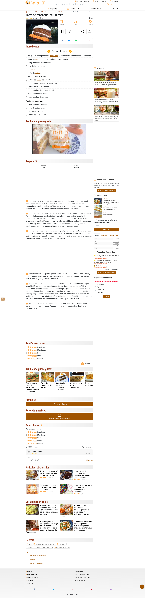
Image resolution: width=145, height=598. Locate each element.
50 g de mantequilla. (36, 111)
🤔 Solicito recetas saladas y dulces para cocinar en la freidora (105, 261)
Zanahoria (62, 544)
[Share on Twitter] (83, 40)
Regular (40, 359)
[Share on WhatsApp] (76, 40)
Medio (39, 356)
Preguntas (96, 9)
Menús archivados (103, 220)
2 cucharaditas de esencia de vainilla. (42, 83)
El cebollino (100, 289)
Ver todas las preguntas (111, 269)
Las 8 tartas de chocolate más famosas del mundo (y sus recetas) (82, 474)
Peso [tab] (97, 235)
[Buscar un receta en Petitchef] (108, 4)
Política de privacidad (82, 574)
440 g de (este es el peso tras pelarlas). (48, 59)
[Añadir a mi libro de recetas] (62, 31)
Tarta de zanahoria (89, 384)
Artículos (74, 9)
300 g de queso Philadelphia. (39, 104)
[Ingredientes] (3, 298)
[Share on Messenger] (69, 40)
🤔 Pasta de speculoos (101, 266)
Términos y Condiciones (82, 577)
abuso (90, 460)
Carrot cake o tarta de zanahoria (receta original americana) (32, 387)
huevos (32, 69)
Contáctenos (79, 571)
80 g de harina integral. (37, 66)
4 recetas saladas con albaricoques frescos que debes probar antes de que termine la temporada (83, 525)
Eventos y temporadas (38, 555)
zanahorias (39, 59)
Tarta (30, 544)
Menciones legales (80, 580)
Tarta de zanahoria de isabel (46, 385)
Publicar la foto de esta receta (59, 418)
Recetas (53, 9)
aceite (39, 80)
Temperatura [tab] (114, 235)
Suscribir (106, 229)
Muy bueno (41, 350)
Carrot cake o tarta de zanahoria (76, 385)
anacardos (54, 56)
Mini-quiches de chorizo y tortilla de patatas (110, 208)
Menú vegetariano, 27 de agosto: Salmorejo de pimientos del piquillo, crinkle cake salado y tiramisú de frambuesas (42, 526)
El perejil (99, 287)
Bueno (39, 353)
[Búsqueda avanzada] (111, 4)
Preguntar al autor (60, 404)
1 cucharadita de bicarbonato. (39, 87)
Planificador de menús (105, 190)
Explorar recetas (32, 553)
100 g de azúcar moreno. (37, 76)
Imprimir (115, 220)
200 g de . (34, 73)
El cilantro (100, 292)
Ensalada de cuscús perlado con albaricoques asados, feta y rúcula (111, 202)
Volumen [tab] (104, 235)
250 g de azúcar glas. (36, 108)
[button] (28, 31)
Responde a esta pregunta (100, 258)
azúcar (37, 73)
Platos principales (37, 563)
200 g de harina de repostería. (40, 63)
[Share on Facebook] (62, 40)
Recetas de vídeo (32, 574)
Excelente (41, 347)
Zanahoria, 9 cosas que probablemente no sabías (48, 487)
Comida (33, 559)
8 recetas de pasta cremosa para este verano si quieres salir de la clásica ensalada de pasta (49, 509)
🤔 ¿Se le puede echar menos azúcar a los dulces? (106, 256)
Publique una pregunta (107, 272)
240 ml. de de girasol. (39, 80)
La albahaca (100, 284)
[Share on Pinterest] (90, 40)
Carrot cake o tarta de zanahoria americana (61, 386)
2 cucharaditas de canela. (38, 97)
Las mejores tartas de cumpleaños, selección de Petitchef (83, 488)
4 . (31, 69)
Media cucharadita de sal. (38, 94)
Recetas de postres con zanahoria (40, 547)
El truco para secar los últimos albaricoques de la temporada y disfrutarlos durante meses (75, 510)
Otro (115, 9)
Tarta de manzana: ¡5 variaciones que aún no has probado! (49, 473)
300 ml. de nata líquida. (37, 115)
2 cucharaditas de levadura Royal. (41, 90)
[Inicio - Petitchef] (27, 12)
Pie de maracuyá (108, 214)
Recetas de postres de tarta (45, 544)
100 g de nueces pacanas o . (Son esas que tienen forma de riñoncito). (60, 56)
